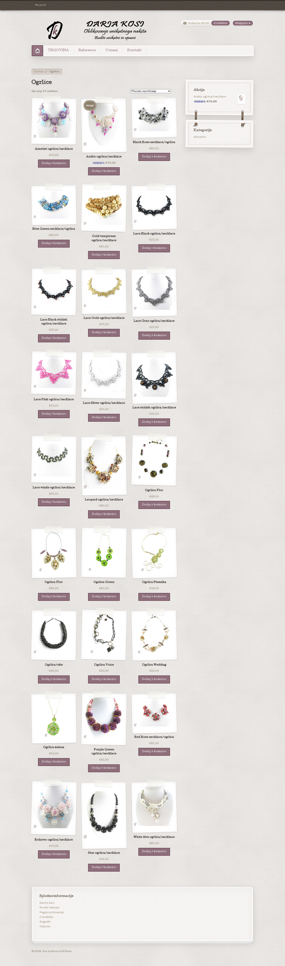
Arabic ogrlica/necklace (209, 96)
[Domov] (37, 50)
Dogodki (44, 921)
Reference (87, 50)
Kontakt (134, 50)
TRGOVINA (58, 50)
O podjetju (46, 917)
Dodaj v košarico (54, 163)
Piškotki (44, 926)
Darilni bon (46, 903)
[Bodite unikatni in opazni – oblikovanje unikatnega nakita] (91, 30)
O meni (112, 50)
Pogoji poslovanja (51, 912)
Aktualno (199, 137)
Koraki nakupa (49, 907)
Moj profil (40, 4)
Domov (39, 71)
